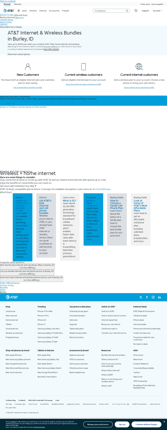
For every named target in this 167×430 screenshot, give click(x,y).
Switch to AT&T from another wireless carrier (22, 205)
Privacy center (104, 404)
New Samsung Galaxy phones (18, 359)
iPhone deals (138, 320)
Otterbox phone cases (78, 368)
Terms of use (32, 404)
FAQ (36, 106)
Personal (7, 4)
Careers (136, 372)
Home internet (12, 320)
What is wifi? (106, 385)
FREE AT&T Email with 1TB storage (40, 400)
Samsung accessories (78, 363)
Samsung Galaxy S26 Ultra (48, 328)
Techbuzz (13, 106)
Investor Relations (140, 363)
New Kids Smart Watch (47, 376)
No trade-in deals (140, 344)
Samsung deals (139, 324)
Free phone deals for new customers (143, 338)
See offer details (51, 49)
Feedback (22, 400)
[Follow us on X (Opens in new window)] (141, 297)
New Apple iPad (44, 355)
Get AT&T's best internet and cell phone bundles (45, 207)
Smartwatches (12, 328)
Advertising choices (89, 404)
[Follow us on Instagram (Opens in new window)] (153, 297)
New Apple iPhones (14, 355)
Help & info (137, 376)
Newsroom (138, 359)
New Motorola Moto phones (17, 368)
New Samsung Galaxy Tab (48, 359)
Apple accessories (76, 355)
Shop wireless (139, 87)
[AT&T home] (8, 10)
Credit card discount (142, 333)
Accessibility (44, 404)
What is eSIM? (107, 374)
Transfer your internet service (113, 333)
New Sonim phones (14, 372)
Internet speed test (109, 320)
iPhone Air (42, 320)
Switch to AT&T (107, 311)
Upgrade (73, 324)
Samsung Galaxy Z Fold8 (48, 337)
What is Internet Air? (109, 359)
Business (17, 4)
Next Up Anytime (76, 337)
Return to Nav (7, 14)
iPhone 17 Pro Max (45, 311)
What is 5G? (69, 200)
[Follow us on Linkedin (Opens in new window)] (159, 297)
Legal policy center (73, 404)
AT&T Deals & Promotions (144, 311)
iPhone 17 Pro (43, 315)
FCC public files (11, 408)
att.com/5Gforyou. (101, 189)
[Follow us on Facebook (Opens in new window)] (147, 297)
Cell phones (10, 311)
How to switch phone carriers (113, 315)
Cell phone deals (140, 315)
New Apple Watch (45, 363)
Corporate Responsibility (143, 368)
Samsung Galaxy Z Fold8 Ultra (50, 333)
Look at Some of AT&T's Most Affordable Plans (140, 205)
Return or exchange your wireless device (111, 380)
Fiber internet (11, 315)
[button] (18, 10)
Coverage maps (20, 404)
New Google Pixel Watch (48, 372)
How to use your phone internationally (111, 364)
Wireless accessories (14, 333)
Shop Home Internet (83, 84)
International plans (77, 315)
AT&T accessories (76, 359)
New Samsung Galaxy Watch (49, 368)
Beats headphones (77, 372)
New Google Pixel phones (16, 363)
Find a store (145, 4)
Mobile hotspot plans (78, 333)
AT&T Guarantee (140, 381)
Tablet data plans (76, 328)
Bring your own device (110, 324)
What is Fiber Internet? (92, 203)
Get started (27, 87)
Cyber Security (155, 404)
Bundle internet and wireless (113, 355)
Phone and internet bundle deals (146, 328)
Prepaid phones (12, 337)
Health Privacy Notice (139, 404)
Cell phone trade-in (109, 328)
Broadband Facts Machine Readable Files (144, 386)
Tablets (9, 324)
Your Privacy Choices (119, 404)
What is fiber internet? (110, 370)
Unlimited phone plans (78, 311)
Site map (9, 404)
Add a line (73, 320)
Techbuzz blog (11, 400)
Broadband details (58, 404)
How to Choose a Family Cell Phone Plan (116, 204)
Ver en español (157, 4)
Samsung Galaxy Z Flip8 (47, 341)
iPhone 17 (41, 324)
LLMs (57, 400)
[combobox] (109, 10)
